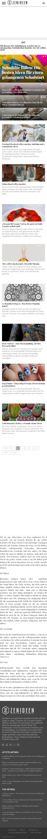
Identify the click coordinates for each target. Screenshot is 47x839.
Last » (15, 453)
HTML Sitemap (35, 833)
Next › (6, 453)
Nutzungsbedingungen (18, 833)
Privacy (22, 830)
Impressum (12, 830)
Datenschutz (33, 830)
